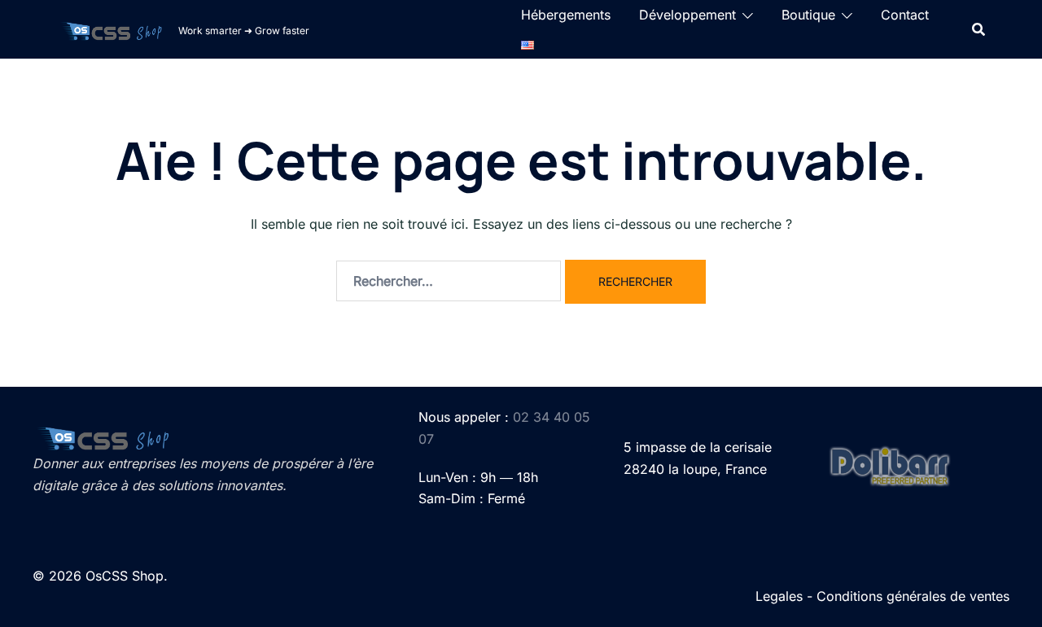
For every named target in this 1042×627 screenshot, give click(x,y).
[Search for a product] (978, 29)
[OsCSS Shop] (111, 29)
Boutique (808, 15)
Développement (687, 15)
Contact (905, 15)
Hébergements (566, 15)
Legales (779, 596)
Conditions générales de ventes (913, 596)
